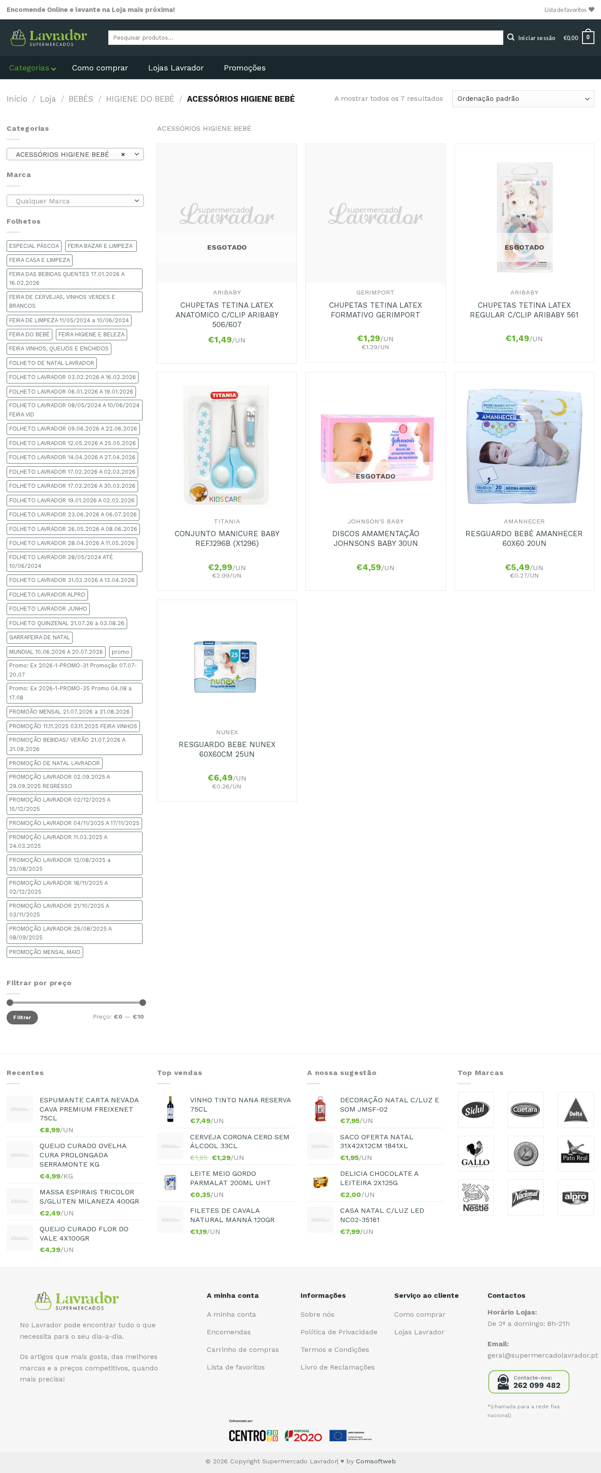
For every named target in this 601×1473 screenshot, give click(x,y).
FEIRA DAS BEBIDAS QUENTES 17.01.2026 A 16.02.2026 (67, 278)
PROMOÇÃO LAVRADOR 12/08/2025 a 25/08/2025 (59, 864)
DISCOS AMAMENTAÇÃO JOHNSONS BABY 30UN (375, 538)
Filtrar (22, 1017)
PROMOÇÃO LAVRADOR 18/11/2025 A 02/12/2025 (58, 887)
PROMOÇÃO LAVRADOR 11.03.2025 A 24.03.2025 (58, 841)
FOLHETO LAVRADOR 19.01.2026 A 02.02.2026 (72, 500)
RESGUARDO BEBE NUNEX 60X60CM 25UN (227, 749)
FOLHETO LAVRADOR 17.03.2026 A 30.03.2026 (72, 485)
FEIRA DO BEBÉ (29, 334)
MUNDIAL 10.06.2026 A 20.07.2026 (56, 651)
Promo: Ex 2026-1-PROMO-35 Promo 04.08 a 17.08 (70, 692)
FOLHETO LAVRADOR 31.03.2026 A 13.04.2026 (72, 580)
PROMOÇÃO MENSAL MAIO (45, 952)
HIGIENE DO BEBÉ (140, 98)
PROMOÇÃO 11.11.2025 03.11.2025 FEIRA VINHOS (73, 726)
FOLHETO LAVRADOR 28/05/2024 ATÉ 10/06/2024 (61, 561)
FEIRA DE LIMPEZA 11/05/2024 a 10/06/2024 (69, 320)
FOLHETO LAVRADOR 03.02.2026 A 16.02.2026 (72, 377)
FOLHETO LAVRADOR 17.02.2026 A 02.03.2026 (72, 471)
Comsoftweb (376, 1461)
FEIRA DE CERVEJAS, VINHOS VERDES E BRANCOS (62, 301)
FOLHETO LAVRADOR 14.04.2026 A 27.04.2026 (72, 457)
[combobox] (75, 154)
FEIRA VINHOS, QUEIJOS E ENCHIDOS (59, 348)
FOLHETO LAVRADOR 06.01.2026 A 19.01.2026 (71, 391)
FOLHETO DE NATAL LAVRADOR (51, 363)
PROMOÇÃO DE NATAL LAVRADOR (54, 763)
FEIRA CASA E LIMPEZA (39, 260)
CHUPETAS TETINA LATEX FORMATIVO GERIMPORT (375, 310)
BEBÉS (81, 98)
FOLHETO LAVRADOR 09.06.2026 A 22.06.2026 (73, 428)
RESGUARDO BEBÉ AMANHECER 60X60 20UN (524, 538)
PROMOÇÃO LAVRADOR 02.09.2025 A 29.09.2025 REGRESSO (59, 781)
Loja (48, 98)
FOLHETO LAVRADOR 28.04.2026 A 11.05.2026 (72, 543)
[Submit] (510, 37)
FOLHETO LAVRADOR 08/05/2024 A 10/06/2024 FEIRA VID (74, 409)
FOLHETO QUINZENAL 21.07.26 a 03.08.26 (67, 623)
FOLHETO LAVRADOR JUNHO (48, 608)
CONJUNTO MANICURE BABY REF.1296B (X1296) (227, 538)
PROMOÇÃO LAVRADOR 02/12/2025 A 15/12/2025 (59, 804)
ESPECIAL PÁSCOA (34, 246)
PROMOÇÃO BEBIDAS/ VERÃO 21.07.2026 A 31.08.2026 (67, 744)
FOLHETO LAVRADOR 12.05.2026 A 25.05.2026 (72, 443)
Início (17, 98)
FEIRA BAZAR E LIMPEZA (101, 246)
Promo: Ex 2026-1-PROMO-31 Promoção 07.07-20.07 (73, 670)
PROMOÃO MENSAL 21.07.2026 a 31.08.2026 (69, 711)
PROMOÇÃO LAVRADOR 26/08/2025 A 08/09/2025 (60, 933)
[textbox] (73, 201)
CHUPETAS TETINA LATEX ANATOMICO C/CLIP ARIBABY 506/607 (227, 315)
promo (120, 651)
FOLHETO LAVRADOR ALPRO (47, 594)
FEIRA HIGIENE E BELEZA (92, 334)
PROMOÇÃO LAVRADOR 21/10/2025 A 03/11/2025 (59, 910)
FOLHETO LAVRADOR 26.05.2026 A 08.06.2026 (73, 529)
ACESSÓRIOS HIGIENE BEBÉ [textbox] (70, 154)
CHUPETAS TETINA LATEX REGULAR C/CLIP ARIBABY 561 (524, 310)
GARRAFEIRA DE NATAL (39, 637)
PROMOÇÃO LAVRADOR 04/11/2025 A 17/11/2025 (74, 823)
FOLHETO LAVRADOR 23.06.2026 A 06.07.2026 (73, 514)
